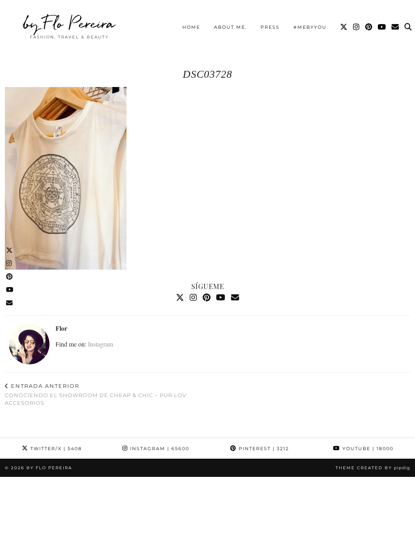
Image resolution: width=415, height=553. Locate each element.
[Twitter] (344, 27)
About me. (230, 27)
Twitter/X (55, 448)
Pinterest (263, 448)
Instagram (100, 344)
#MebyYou (310, 27)
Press (270, 27)
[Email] (395, 27)
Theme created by (373, 467)
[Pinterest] (369, 27)
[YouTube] (382, 27)
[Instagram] (356, 27)
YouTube (367, 448)
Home (191, 27)
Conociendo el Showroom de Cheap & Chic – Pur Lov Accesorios (95, 394)
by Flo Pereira (69, 23)
